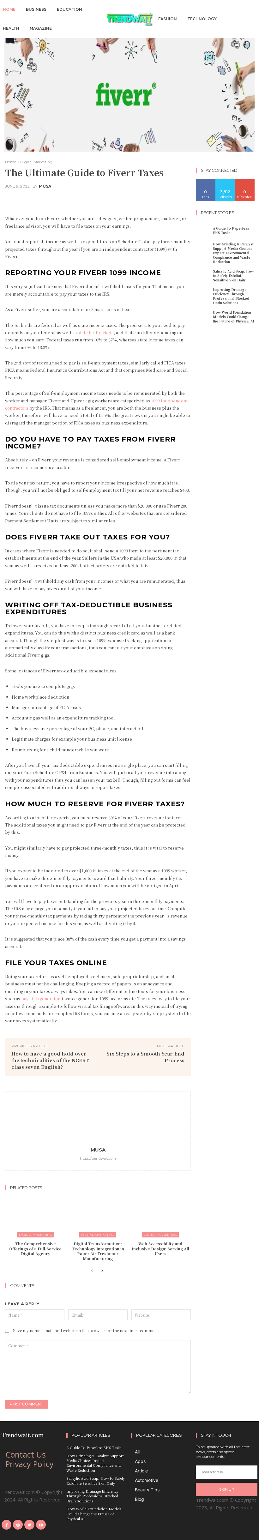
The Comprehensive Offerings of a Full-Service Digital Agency (35, 1248)
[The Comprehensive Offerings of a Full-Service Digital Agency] (35, 1215)
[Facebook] (6, 1525)
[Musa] (97, 1119)
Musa (45, 186)
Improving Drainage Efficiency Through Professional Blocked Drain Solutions (231, 296)
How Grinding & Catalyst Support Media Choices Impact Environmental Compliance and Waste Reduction (233, 253)
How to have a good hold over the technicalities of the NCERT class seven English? (50, 1060)
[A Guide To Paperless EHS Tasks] (203, 231)
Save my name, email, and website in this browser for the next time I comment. (86, 1330)
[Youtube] (41, 1525)
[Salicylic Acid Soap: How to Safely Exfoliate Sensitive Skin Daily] (203, 275)
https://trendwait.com (98, 1158)
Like (205, 181)
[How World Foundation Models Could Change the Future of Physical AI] (203, 316)
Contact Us (25, 1454)
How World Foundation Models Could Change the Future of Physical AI (233, 316)
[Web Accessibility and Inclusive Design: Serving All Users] (160, 1215)
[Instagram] (18, 1525)
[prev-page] (92, 1271)
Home (10, 161)
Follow (225, 181)
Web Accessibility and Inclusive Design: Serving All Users (160, 1248)
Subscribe (245, 181)
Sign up (226, 1489)
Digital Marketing (36, 161)
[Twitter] (29, 1525)
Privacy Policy (29, 1464)
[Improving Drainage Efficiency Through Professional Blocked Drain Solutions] (203, 293)
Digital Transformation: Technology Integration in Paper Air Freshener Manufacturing (98, 1251)
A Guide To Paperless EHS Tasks (231, 230)
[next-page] (102, 1271)
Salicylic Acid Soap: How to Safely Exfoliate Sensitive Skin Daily (233, 275)
